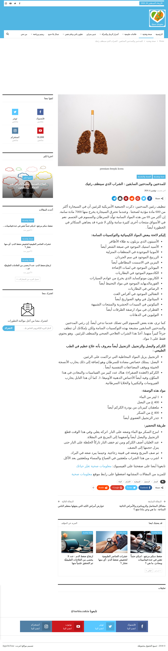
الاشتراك (8, 328)
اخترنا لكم (28, 178)
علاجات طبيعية (130, 34)
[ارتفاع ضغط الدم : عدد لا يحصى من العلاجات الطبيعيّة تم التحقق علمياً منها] (77, 542)
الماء (120, 482)
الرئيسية (159, 34)
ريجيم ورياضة (38, 34)
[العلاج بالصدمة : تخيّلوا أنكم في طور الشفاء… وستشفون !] (27, 181)
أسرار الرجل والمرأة (110, 34)
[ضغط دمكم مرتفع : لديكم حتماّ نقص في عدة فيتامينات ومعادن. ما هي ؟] (146, 542)
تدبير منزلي (91, 34)
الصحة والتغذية (144, 176)
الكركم (128, 482)
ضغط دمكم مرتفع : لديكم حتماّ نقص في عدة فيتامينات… (28, 226)
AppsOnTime (8, 646)
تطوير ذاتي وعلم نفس (74, 34)
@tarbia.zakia (80, 611)
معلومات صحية (82, 474)
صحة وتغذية (147, 34)
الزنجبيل (147, 482)
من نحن (24, 34)
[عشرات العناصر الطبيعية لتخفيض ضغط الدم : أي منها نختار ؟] (112, 542)
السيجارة (137, 482)
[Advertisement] (84, 67)
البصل (156, 482)
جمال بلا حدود (53, 34)
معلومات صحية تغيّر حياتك (94, 466)
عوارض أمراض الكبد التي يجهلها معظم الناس (81, 506)
